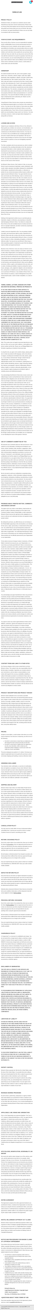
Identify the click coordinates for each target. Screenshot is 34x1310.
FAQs (19, 9)
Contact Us (13, 9)
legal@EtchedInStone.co (16, 1302)
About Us (7, 9)
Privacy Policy (26, 346)
